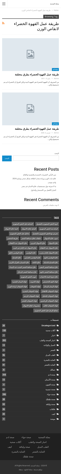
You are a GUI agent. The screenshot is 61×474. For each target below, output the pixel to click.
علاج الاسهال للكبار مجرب (48, 253)
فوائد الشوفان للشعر (29, 301)
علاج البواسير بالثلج (16, 253)
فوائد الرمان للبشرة (19, 282)
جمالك (52, 370)
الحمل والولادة (49, 345)
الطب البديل (50, 355)
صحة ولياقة (50, 404)
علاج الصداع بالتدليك (51, 262)
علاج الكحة (36, 262)
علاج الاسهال (53, 243)
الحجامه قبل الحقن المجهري (23, 224)
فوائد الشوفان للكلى (50, 306)
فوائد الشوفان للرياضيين (49, 301)
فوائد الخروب (34, 282)
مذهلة (21, 469)
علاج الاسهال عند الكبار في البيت (24, 248)
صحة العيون (50, 384)
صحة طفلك (50, 399)
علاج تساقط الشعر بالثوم (49, 272)
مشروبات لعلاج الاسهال (31, 306)
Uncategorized (48, 325)
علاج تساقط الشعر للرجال (27, 272)
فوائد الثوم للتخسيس (50, 282)
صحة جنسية (50, 389)
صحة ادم (55, 69)
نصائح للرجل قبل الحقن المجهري (46, 311)
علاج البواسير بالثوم (51, 258)
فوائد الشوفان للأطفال (50, 291)
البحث (56, 153)
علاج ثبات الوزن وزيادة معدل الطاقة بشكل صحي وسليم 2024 (34, 179)
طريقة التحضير (12, 238)
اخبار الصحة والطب (47, 340)
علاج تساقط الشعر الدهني (48, 267)
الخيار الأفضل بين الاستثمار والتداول (43, 190)
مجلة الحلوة (28, 469)
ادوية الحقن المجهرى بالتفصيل (47, 224)
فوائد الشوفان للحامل (50, 296)
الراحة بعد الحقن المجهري (49, 229)
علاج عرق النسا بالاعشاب (49, 277)
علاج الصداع (17, 258)
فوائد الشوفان (35, 286)
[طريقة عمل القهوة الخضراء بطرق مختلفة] (30, 54)
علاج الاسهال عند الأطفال (18, 243)
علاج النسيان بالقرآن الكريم (19, 262)
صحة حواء (51, 394)
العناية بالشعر (49, 365)
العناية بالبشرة (49, 360)
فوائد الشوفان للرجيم (31, 296)
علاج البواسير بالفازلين (32, 258)
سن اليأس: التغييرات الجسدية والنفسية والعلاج (39, 175)
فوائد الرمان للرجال (51, 286)
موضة (52, 419)
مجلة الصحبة (54, 4)
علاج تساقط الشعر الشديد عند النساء (23, 267)
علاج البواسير (31, 253)
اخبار (53, 335)
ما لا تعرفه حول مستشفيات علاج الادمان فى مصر (39, 186)
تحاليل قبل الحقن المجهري (19, 234)
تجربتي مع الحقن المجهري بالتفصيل (45, 234)
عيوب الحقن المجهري (28, 277)
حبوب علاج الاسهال (51, 238)
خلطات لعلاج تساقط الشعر (31, 238)
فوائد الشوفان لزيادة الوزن (17, 286)
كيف (53, 414)
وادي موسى (52, 182)
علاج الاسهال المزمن (37, 243)
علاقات (52, 409)
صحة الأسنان (50, 380)
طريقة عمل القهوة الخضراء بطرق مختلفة (37, 74)
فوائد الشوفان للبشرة (30, 291)
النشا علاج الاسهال (11, 229)
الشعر (52, 350)
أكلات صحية (50, 330)
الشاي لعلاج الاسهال (29, 229)
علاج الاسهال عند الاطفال (49, 248)
